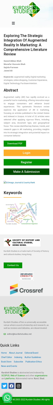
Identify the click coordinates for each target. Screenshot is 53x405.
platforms (10, 378)
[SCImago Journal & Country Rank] (19, 182)
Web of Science (17, 375)
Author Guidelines (33, 357)
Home (4, 353)
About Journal (15, 353)
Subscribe (18, 361)
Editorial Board (31, 353)
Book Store (6, 361)
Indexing (18, 357)
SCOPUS (5, 375)
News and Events (9, 366)
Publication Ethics (33, 361)
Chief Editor (6, 357)
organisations (41, 375)
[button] (13, 23)
